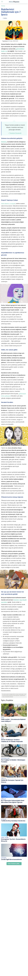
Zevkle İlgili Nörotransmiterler (11, 859)
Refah (2, 717)
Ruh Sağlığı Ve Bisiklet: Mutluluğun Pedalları (13, 761)
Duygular (3, 819)
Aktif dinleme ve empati (8, 203)
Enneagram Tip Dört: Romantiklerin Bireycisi (13, 840)
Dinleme (3, 142)
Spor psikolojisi (5, 758)
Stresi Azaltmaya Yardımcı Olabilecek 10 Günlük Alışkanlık (12, 740)
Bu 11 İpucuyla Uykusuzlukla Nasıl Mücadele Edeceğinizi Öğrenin (12, 801)
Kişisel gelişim (4, 837)
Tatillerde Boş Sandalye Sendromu (13, 821)
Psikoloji (3, 5)
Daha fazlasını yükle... (14, 863)
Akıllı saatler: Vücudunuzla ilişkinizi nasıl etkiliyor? (13, 720)
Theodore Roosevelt (15, 133)
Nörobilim (3, 857)
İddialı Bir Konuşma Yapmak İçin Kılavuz (12, 781)
